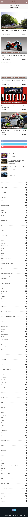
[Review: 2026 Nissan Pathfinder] (4, 174)
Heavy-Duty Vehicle (5, 326)
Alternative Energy (7, 102)
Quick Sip (3, 432)
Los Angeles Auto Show (6, 369)
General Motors (4, 311)
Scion (2, 458)
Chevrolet (3, 243)
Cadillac (2, 228)
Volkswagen (3, 496)
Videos (2, 493)
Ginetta (2, 319)
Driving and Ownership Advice (7, 273)
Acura (2, 190)
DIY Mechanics (4, 268)
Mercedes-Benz (4, 389)
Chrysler (2, 248)
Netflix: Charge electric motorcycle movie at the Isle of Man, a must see (13, 106)
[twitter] (14, 144)
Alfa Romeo (3, 192)
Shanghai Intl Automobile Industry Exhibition (10, 465)
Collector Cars (4, 260)
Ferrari (2, 298)
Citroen (2, 250)
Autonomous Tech (4, 207)
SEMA (2, 463)
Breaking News (5, 27)
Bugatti (2, 222)
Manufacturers (4, 377)
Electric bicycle (4, 278)
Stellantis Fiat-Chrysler (5, 473)
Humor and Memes (5, 334)
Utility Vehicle (3, 491)
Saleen (2, 455)
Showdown (3, 468)
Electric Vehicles (4, 286)
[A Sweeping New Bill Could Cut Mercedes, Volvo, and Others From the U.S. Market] (4, 155)
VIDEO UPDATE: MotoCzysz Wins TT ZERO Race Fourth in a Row (13, 131)
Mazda (2, 384)
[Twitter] (15, 510)
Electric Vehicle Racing (5, 283)
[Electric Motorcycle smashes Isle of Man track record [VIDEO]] (14, 45)
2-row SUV (3, 182)
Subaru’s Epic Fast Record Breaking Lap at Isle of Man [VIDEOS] (13, 31)
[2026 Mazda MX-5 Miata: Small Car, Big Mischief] (4, 168)
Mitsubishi (3, 394)
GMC (2, 321)
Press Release (4, 427)
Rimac (2, 445)
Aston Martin (3, 197)
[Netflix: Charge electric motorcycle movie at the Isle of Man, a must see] (14, 95)
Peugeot (2, 412)
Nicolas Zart (4, 84)
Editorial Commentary (5, 276)
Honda (2, 331)
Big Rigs (2, 215)
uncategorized (4, 488)
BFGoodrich (3, 212)
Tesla (2, 478)
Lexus (2, 364)
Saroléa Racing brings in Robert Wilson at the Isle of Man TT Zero (13, 81)
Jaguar (2, 344)
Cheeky (2, 240)
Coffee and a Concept (5, 255)
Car (1, 233)
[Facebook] (13, 510)
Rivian (2, 448)
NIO (2, 402)
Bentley (2, 210)
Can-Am (2, 230)
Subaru (11, 27)
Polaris (2, 420)
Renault (2, 443)
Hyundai (2, 336)
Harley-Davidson (4, 324)
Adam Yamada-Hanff (6, 34)
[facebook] (14, 141)
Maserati (3, 379)
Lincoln (2, 367)
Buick (2, 225)
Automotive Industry (5, 205)
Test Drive (3, 480)
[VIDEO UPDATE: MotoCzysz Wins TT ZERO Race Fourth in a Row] (14, 120)
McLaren (3, 387)
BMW (2, 217)
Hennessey (3, 329)
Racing (22, 77)
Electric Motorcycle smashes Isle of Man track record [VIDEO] (13, 56)
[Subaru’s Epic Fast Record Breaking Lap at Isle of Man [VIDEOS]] (14, 20)
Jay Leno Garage (4, 346)
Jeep (2, 349)
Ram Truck (3, 437)
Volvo (2, 498)
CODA (2, 253)
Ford (2, 306)
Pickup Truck (3, 415)
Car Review (3, 238)
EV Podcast (3, 288)
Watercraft (3, 501)
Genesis (2, 314)
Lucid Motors (3, 374)
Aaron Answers (4, 187)
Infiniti (2, 341)
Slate (2, 470)
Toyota (2, 485)
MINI (2, 392)
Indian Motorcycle (4, 339)
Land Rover (3, 362)
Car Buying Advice (4, 235)
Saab (2, 453)
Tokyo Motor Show (5, 483)
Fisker (2, 303)
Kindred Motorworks (5, 356)
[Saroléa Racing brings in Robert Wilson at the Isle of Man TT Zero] (14, 70)
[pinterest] (14, 147)
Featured (3, 296)
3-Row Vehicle (4, 184)
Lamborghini (3, 359)
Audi (2, 200)
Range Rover (3, 440)
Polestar (2, 422)
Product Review (4, 430)
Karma (2, 351)
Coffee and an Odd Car (6, 258)
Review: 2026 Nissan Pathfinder (15, 174)
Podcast (2, 417)
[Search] (25, 2)
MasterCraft (3, 382)
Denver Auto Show (5, 265)
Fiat (2, 301)
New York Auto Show (5, 399)
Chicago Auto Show (5, 245)
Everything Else (4, 291)
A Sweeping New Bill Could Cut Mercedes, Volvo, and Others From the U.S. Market (16, 154)
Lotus (2, 372)
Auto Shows (3, 202)
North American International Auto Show (9, 410)
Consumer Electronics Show (7, 263)
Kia (1, 354)
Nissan (2, 405)
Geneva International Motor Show (8, 316)
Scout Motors (3, 460)
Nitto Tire (3, 407)
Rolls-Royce (3, 450)
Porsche (2, 425)
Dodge (2, 270)
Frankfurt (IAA (4, 308)
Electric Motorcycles (14, 52)
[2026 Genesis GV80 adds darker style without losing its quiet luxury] (4, 161)
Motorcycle (3, 397)
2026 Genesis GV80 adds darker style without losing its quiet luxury (16, 160)
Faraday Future (4, 293)
